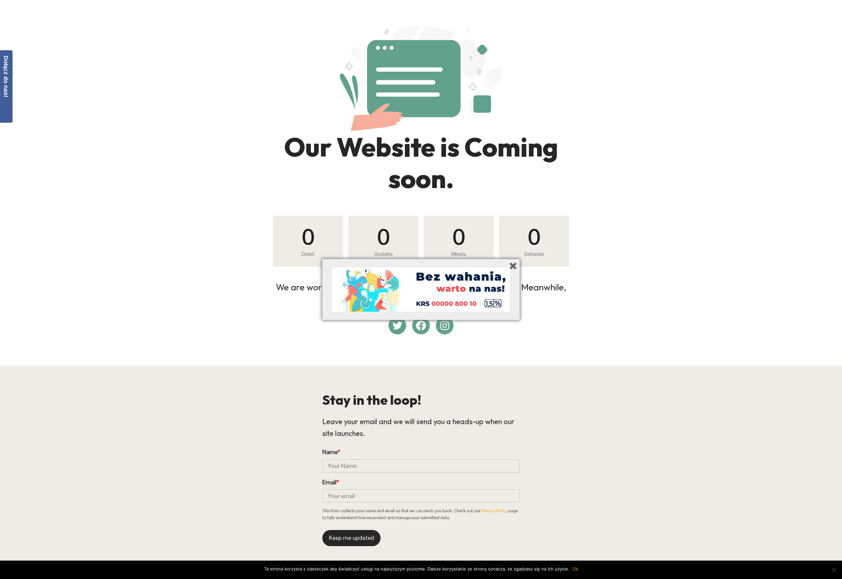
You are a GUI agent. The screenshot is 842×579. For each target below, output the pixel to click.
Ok (575, 568)
